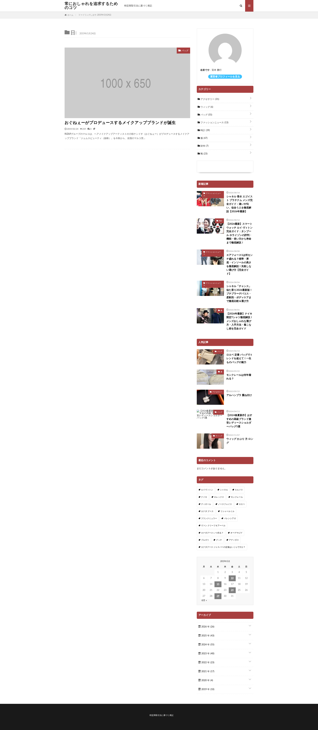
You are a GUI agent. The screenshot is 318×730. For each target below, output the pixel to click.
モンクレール (237, 497)
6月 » (204, 600)
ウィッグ (206, 107)
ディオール (206, 504)
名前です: (205, 70)
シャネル (224, 490)
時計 (205, 130)
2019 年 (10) (207, 689)
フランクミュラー (209, 518)
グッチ (219, 540)
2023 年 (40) (207, 653)
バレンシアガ (230, 518)
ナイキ (204, 497)
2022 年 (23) (207, 662)
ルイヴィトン (207, 490)
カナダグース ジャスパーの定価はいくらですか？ (223, 547)
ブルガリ (205, 540)
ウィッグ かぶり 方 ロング (239, 441)
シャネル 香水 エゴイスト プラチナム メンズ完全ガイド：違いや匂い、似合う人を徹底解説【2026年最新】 (239, 204)
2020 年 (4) (207, 680)
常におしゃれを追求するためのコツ (91, 6)
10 (232, 578)
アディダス (234, 540)
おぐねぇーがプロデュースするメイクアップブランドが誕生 (120, 123)
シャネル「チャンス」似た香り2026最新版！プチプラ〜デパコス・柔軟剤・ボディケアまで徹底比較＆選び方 (239, 293)
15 (218, 584)
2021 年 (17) (207, 671)
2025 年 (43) (207, 636)
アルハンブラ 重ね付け (239, 395)
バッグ (206, 115)
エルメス (239, 490)
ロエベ (242, 504)
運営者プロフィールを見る (225, 76)
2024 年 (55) (207, 645)
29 (218, 596)
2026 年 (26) (207, 627)
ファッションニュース (214, 122)
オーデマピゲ (236, 533)
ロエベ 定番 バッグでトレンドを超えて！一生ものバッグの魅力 (239, 359)
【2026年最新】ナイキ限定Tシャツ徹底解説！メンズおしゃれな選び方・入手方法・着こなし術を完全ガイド (239, 321)
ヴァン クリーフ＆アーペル (213, 526)
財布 (204, 146)
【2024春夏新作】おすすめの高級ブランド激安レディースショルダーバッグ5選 (239, 421)
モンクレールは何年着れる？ (238, 377)
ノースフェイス (225, 504)
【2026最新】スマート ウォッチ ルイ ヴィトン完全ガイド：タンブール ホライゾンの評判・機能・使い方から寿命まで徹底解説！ (239, 233)
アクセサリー (209, 99)
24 (232, 590)
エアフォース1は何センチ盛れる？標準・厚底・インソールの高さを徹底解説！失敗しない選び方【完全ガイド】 (239, 264)
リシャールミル (227, 511)
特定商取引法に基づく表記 (138, 6)
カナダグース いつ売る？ (212, 533)
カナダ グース (207, 511)
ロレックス (219, 497)
